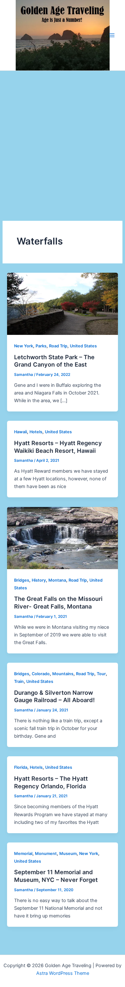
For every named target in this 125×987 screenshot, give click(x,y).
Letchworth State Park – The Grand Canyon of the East (54, 360)
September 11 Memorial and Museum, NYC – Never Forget (56, 875)
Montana (57, 580)
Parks (41, 346)
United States (83, 346)
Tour (101, 673)
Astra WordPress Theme (62, 973)
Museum (68, 853)
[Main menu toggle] (112, 35)
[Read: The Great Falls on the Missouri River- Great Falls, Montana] (62, 538)
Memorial (23, 853)
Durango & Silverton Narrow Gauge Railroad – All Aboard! (54, 696)
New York (23, 346)
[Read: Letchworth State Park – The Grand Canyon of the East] (62, 303)
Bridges (21, 580)
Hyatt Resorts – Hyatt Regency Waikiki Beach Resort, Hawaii (58, 446)
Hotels (35, 431)
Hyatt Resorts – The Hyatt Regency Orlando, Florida (51, 782)
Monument (46, 853)
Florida (20, 767)
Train (19, 681)
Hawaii (20, 431)
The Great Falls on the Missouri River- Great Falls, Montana (58, 602)
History (39, 580)
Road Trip (58, 346)
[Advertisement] (62, 136)
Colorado (41, 673)
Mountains (62, 673)
